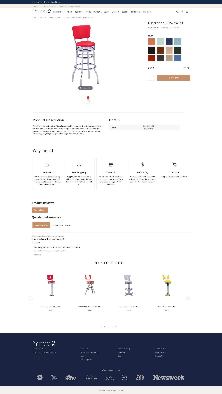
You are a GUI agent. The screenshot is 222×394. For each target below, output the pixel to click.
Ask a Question (41, 225)
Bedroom (79, 12)
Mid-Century (135, 12)
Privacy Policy (160, 352)
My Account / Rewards (89, 352)
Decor (124, 12)
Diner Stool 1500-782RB (51, 307)
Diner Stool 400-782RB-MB (89, 307)
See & (170, 28)
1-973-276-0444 (50, 6)
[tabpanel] (51, 295)
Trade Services (74, 6)
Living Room (58, 12)
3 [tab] (109, 326)
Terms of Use (160, 349)
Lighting (115, 12)
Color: (150, 36)
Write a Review (153, 27)
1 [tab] (101, 326)
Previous (30, 298)
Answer (37, 255)
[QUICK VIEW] (106, 270)
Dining (69, 12)
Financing (121, 352)
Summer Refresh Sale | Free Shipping (47, 2)
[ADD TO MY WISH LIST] (106, 271)
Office (88, 12)
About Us (62, 6)
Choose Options (51, 299)
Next (187, 298)
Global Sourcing (124, 349)
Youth (106, 12)
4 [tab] (113, 326)
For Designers (86, 359)
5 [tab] (116, 326)
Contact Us (37, 6)
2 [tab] (105, 326)
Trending (147, 12)
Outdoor (97, 12)
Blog (119, 356)
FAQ (82, 356)
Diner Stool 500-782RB (128, 307)
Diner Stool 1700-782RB (167, 307)
